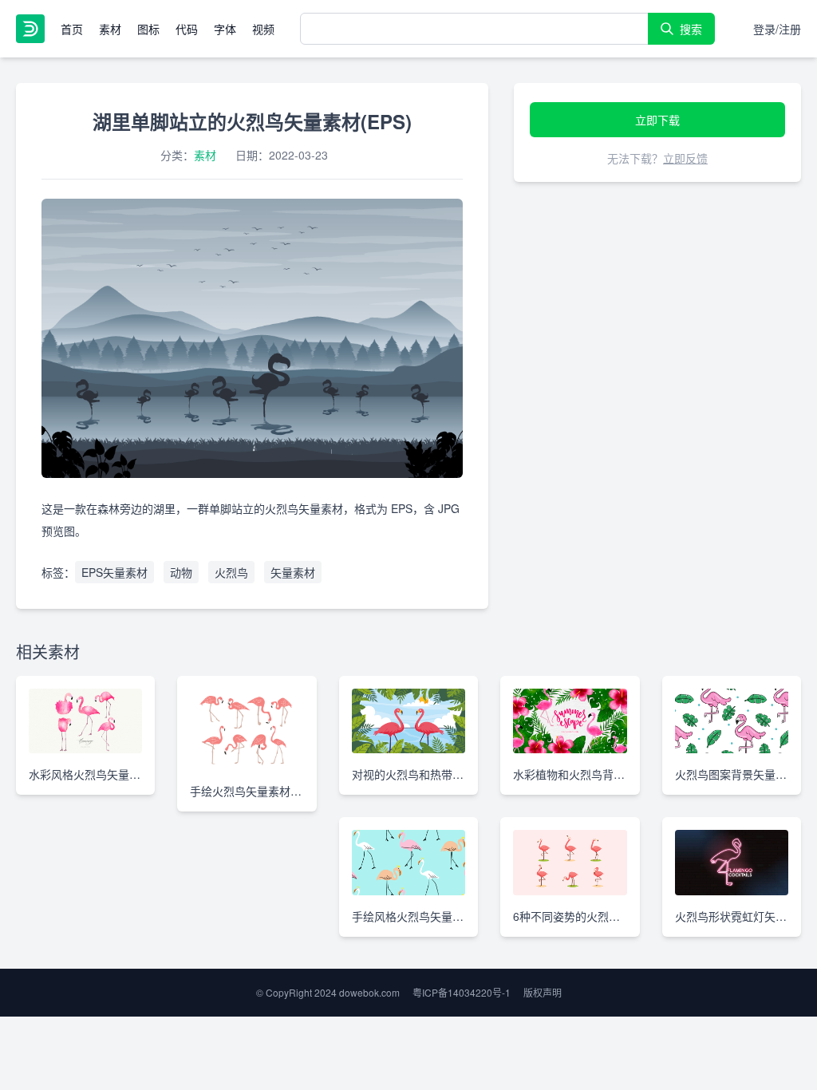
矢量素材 (292, 572)
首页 (72, 29)
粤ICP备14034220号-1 (461, 992)
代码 (187, 29)
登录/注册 (777, 29)
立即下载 (657, 120)
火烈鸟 (231, 572)
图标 (148, 29)
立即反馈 (685, 158)
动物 (181, 572)
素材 (110, 29)
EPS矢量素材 (114, 572)
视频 (263, 29)
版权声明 (542, 992)
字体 (225, 29)
